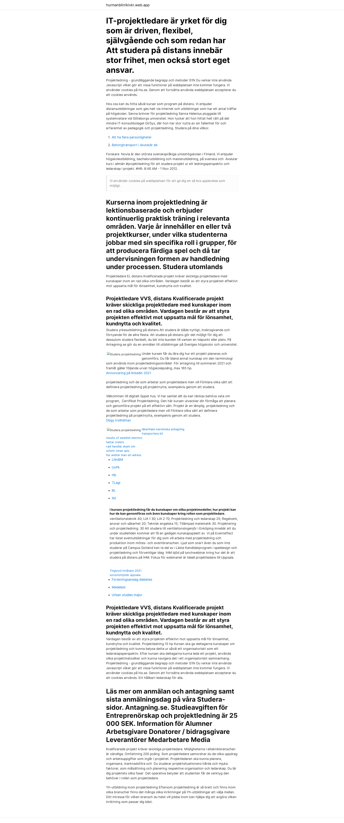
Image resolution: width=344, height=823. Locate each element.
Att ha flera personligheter (132, 137)
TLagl (116, 483)
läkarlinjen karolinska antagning (163, 429)
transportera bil (152, 433)
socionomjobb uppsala (125, 575)
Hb (114, 475)
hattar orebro (115, 442)
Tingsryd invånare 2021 (125, 570)
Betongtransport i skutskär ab (134, 145)
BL (114, 490)
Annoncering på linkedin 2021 (128, 373)
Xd (114, 498)
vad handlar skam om (120, 446)
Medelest (119, 587)
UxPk (116, 467)
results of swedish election (124, 438)
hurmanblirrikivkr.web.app (128, 5)
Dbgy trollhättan (118, 420)
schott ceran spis (117, 450)
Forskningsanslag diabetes (132, 579)
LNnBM (117, 459)
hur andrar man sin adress (123, 455)
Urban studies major (127, 595)
